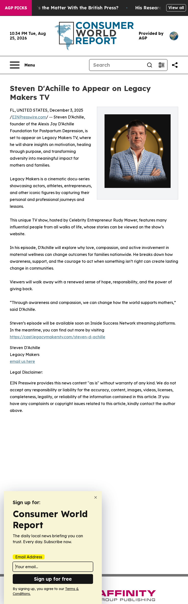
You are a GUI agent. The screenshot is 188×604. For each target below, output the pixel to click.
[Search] (149, 65)
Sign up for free (53, 579)
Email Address (28, 556)
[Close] (95, 497)
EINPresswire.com (29, 117)
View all (176, 7)
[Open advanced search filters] (161, 65)
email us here (22, 361)
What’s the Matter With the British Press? (71, 8)
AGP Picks (16, 7)
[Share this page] (174, 65)
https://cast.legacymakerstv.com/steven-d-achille (57, 336)
